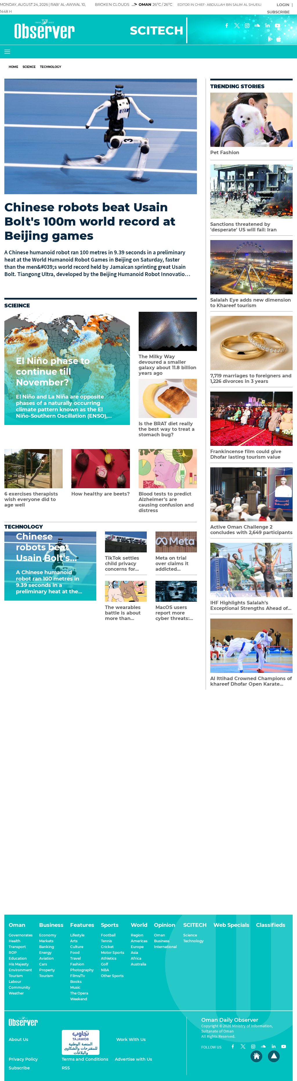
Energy (45, 952)
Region (137, 935)
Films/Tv (77, 976)
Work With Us (131, 1039)
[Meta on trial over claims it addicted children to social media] (176, 542)
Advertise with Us (133, 1059)
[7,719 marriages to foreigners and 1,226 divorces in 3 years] (251, 343)
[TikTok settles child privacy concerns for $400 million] (126, 542)
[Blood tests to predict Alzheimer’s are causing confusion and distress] (168, 468)
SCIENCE (29, 67)
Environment (20, 970)
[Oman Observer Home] (256, 1056)
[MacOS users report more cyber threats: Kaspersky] (176, 591)
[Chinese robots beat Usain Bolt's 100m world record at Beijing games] (100, 136)
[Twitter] (237, 26)
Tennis (106, 941)
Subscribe (19, 1068)
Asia (134, 952)
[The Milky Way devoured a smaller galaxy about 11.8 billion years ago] (168, 331)
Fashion (77, 964)
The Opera (79, 993)
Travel (75, 958)
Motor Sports (112, 952)
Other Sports (112, 976)
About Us (18, 1039)
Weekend (78, 999)
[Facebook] (226, 26)
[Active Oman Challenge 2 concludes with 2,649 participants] (251, 494)
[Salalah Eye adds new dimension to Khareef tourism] (251, 267)
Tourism (16, 976)
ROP (13, 952)
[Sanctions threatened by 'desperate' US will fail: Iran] (251, 192)
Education (18, 958)
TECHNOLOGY (50, 67)
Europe (137, 947)
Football (108, 935)
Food (74, 952)
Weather (16, 993)
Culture (76, 947)
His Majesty (19, 964)
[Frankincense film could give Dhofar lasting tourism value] (251, 419)
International (165, 947)
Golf (104, 964)
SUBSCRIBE (278, 12)
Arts (73, 941)
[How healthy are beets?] (100, 468)
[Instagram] (247, 26)
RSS (66, 1068)
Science (190, 935)
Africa (136, 958)
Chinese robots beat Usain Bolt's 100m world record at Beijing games (89, 221)
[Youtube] (277, 26)
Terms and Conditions (85, 1059)
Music (75, 987)
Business (161, 941)
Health (14, 941)
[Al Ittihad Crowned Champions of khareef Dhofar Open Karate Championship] (251, 646)
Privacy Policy (23, 1059)
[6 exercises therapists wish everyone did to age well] (33, 468)
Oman (159, 935)
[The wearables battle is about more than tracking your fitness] (126, 591)
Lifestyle (77, 935)
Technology (23, 527)
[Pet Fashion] (251, 120)
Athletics (108, 958)
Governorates (20, 935)
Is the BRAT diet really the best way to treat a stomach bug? (167, 429)
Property (47, 970)
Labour (15, 981)
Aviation (46, 958)
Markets (46, 941)
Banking (46, 947)
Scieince (17, 305)
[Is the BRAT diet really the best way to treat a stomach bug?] (168, 398)
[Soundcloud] (257, 26)
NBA (105, 970)
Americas (139, 941)
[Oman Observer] (37, 29)
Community (19, 987)
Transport (17, 947)
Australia (138, 964)
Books (76, 981)
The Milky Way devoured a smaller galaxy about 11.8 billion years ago (167, 365)
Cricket (107, 947)
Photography (82, 970)
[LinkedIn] (267, 26)
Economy (47, 935)
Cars (43, 964)
